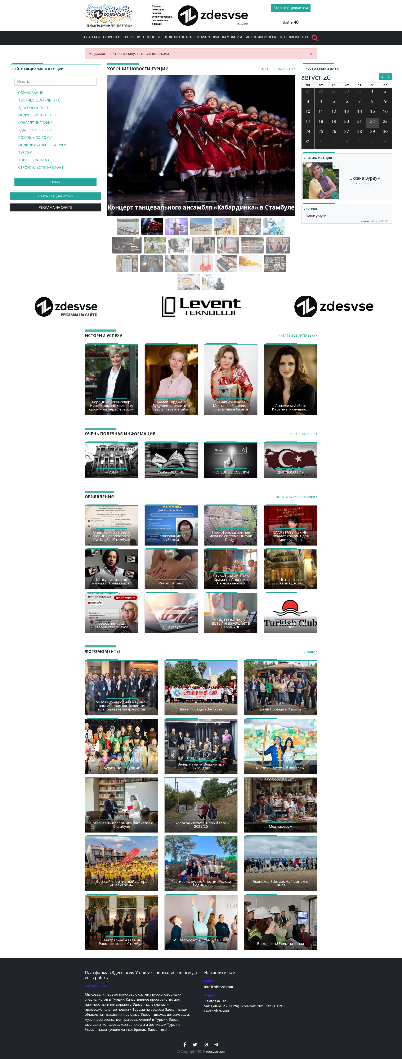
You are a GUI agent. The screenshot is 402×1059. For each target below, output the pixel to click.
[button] (121, 145)
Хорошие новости (142, 37)
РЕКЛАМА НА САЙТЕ (55, 207)
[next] (388, 76)
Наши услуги (316, 216)
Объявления (207, 37)
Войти (288, 22)
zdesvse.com (215, 1051)
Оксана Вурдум (364, 178)
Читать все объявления (296, 497)
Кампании (232, 37)
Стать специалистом (55, 196)
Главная (92, 37)
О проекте (112, 37)
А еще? (310, 652)
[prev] (382, 76)
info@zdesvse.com (218, 986)
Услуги (365, 221)
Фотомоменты (294, 37)
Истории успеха (260, 37)
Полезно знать (178, 37)
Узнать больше (303, 434)
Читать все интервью (297, 335)
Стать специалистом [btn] (290, 7)
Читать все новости (276, 69)
